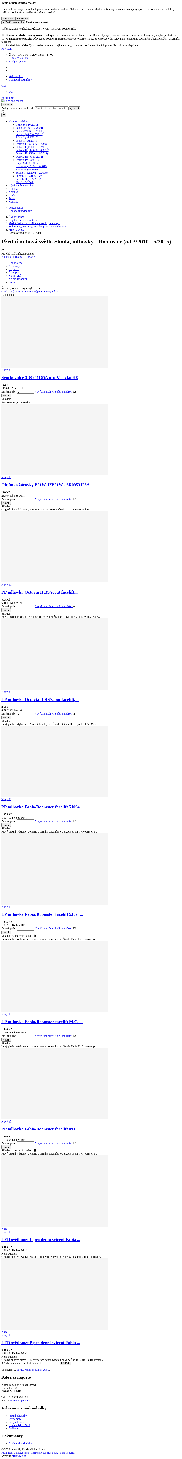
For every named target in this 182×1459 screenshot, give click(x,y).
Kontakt (13, 201)
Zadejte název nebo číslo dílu (17, 108)
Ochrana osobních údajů (44, 1452)
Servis (12, 198)
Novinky (13, 191)
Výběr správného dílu (21, 185)
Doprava (13, 188)
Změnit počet (8, 391)
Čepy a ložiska (17, 1422)
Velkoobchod (16, 76)
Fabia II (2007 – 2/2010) (29, 134)
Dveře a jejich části (19, 1425)
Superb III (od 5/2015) (28, 179)
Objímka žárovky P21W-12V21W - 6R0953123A (45, 485)
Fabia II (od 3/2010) (27, 137)
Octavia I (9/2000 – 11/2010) (32, 147)
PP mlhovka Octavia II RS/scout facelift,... (39, 592)
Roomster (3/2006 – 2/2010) (31, 166)
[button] (4, 85)
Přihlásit (65, 1363)
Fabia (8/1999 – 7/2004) (29, 127)
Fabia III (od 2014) (26, 140)
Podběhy (13, 1428)
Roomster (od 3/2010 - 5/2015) (18, 256)
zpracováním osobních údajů (33, 1369)
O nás (12, 195)
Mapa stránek (67, 1452)
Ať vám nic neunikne (13, 1363)
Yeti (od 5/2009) (25, 182)
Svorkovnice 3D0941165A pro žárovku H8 (39, 377)
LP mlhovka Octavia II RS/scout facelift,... (40, 699)
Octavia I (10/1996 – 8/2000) (32, 143)
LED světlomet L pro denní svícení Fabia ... (40, 1239)
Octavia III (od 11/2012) (29, 156)
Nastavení (8, 18)
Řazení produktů (11, 288)
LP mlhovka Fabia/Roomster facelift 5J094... (42, 914)
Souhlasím (22, 18)
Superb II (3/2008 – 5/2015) (31, 175)
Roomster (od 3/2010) (28, 169)
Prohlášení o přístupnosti (15, 1452)
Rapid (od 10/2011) (27, 163)
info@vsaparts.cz (20, 1400)
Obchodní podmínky (20, 79)
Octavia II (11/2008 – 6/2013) (32, 150)
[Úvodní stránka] (12, 100)
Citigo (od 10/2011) (27, 124)
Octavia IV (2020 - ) (27, 159)
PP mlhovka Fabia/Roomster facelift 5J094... (42, 807)
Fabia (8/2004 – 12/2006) (30, 131)
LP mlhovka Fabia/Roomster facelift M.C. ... (42, 1021)
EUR (11, 91)
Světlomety (15, 1418)
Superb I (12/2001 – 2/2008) (32, 172)
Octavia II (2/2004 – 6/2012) (32, 153)
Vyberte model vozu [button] (20, 121)
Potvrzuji (6, 48)
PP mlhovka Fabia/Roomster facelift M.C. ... (41, 1129)
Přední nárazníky (18, 1415)
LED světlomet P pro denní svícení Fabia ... (40, 1342)
